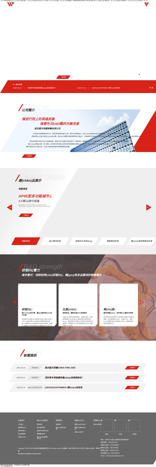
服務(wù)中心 (98, 4)
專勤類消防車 (41, 433)
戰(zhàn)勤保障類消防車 (42, 437)
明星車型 (39, 424)
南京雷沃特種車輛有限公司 (41, 448)
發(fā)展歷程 (21, 433)
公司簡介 (20, 424)
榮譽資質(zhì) (22, 427)
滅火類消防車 (41, 427)
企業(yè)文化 (22, 437)
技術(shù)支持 (79, 432)
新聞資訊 (84, 4)
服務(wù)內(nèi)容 (80, 424)
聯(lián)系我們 (126, 4)
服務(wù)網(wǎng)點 (80, 428)
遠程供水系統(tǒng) (42, 430)
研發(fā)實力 (21, 430)
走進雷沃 (55, 4)
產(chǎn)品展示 (69, 4)
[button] (130, 74)
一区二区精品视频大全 (6, 466)
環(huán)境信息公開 (61, 428)
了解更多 (44, 77)
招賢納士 (112, 4)
